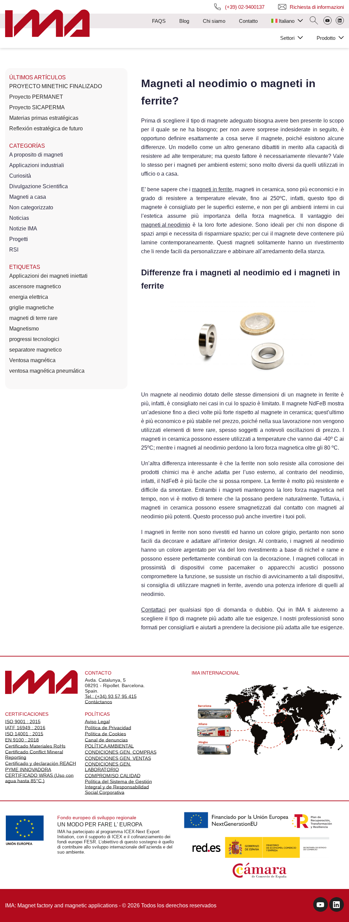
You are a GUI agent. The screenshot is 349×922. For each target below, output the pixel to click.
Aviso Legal (97, 721)
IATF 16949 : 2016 (25, 727)
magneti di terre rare (33, 318)
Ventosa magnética (32, 360)
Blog (184, 21)
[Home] (47, 24)
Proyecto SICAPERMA (37, 107)
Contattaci (153, 610)
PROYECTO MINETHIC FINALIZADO (55, 86)
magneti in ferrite (212, 189)
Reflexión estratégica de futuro (46, 128)
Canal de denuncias (106, 740)
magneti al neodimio (165, 225)
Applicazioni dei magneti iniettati (48, 276)
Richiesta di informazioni (317, 7)
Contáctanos (98, 702)
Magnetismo (24, 328)
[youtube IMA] (320, 905)
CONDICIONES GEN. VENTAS (118, 758)
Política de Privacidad (108, 727)
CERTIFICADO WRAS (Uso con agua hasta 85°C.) (39, 778)
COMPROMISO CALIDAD (112, 775)
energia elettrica (28, 297)
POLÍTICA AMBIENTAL (109, 746)
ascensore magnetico (35, 286)
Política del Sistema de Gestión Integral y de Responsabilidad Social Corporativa (118, 787)
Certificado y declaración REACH (40, 763)
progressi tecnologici (34, 339)
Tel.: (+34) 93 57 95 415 (111, 696)
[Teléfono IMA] (327, 21)
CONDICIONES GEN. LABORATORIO (108, 766)
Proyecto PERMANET (36, 97)
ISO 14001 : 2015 (24, 734)
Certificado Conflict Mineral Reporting (34, 754)
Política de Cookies (105, 734)
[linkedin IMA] (336, 905)
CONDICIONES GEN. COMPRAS (120, 752)
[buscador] (314, 21)
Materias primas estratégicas (43, 118)
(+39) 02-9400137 (244, 7)
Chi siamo (214, 21)
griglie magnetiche (31, 307)
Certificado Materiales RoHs (35, 746)
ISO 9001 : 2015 (23, 721)
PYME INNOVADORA (28, 769)
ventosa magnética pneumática (47, 371)
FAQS (159, 21)
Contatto (248, 21)
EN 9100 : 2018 (22, 740)
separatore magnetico (35, 350)
